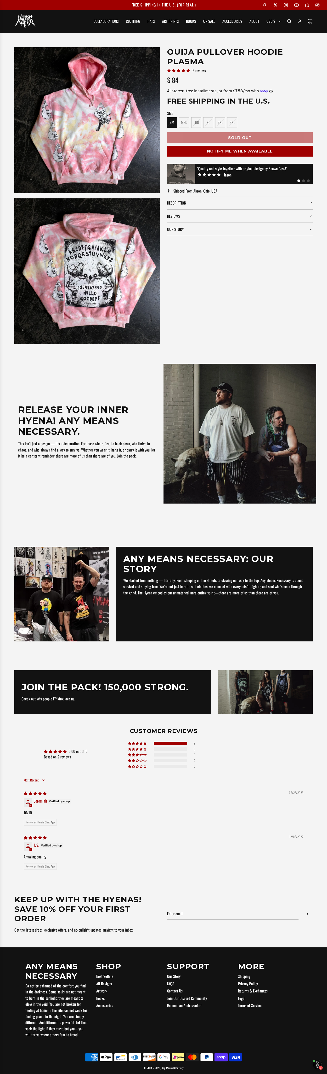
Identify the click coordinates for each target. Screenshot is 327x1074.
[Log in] (299, 21)
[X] (275, 5)
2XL (220, 122)
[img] (35, 793)
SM (172, 122)
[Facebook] (264, 5)
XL (208, 122)
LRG (196, 122)
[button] (298, 180)
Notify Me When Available (240, 151)
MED (184, 122)
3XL (232, 122)
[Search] (289, 21)
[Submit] (307, 914)
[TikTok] (317, 5)
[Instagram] (286, 5)
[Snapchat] (307, 5)
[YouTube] (296, 5)
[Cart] (310, 21)
